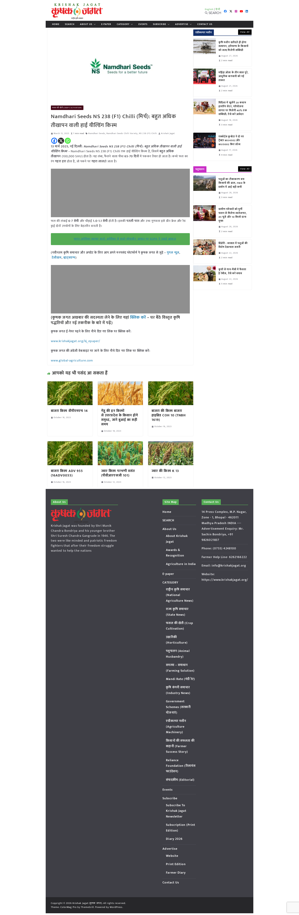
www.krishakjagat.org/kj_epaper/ (75, 341)
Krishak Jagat (168, 133)
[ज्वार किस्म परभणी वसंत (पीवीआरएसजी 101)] (120, 443)
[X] (61, 141)
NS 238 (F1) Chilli (148, 133)
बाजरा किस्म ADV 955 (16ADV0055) (67, 473)
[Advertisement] (120, 193)
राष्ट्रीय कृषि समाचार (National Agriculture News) (179, 595)
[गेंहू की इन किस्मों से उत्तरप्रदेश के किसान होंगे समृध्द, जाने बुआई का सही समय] (120, 383)
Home (55, 24)
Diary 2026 (174, 839)
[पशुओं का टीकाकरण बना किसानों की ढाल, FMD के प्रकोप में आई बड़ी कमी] (204, 189)
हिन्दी (218, 9)
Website (172, 856)
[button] (94, 24)
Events (142, 24)
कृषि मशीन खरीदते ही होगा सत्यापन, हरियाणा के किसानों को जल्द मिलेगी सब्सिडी (234, 46)
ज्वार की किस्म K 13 (165, 471)
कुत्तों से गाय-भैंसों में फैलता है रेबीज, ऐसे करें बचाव (232, 271)
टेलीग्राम (56, 257)
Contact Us (204, 24)
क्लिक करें (138, 317)
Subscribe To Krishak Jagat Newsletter (176, 811)
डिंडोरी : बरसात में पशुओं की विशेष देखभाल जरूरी (233, 245)
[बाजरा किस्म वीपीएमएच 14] (70, 383)
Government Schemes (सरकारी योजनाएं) (178, 707)
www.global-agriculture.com (72, 360)
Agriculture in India (181, 564)
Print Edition (175, 864)
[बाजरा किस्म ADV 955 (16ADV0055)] (70, 443)
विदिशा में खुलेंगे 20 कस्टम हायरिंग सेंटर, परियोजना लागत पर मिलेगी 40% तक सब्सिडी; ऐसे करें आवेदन (233, 108)
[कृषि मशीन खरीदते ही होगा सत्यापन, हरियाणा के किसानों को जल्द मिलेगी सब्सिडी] (204, 52)
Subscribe (159, 24)
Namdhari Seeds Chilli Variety (122, 133)
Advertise (181, 24)
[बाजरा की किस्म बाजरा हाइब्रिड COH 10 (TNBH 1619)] (170, 383)
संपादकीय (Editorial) (180, 780)
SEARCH (69, 24)
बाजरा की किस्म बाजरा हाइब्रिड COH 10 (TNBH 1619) (169, 415)
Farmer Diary (176, 872)
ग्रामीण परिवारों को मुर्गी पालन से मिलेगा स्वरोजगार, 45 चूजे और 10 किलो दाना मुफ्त (233, 215)
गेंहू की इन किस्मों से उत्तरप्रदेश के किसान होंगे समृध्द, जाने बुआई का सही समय (119, 417)
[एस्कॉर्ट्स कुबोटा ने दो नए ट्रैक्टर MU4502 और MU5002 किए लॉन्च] (204, 147)
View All (245, 32)
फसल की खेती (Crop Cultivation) (67, 107)
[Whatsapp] (68, 141)
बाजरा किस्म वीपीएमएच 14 (69, 411)
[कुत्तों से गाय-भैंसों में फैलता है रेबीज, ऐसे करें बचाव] (204, 278)
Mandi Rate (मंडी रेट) (180, 679)
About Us (86, 24)
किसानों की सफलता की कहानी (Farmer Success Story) (180, 746)
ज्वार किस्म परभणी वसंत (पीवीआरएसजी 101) (118, 473)
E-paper (106, 24)
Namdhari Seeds (96, 133)
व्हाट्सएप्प (69, 257)
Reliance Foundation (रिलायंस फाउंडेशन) (181, 766)
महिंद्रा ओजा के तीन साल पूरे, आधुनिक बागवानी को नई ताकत (233, 76)
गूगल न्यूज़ (172, 252)
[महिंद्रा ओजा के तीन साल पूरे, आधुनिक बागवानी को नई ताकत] (204, 83)
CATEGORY (123, 24)
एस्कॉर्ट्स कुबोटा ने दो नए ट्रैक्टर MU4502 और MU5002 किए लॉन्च (231, 141)
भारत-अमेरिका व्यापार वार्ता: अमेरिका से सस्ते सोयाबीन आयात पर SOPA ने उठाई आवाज (125, 239)
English (209, 9)
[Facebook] (54, 141)
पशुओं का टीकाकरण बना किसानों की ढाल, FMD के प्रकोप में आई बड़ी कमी (232, 183)
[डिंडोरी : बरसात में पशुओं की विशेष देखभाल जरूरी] (204, 251)
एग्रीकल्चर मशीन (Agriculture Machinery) (176, 726)
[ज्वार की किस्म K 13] (170, 443)
